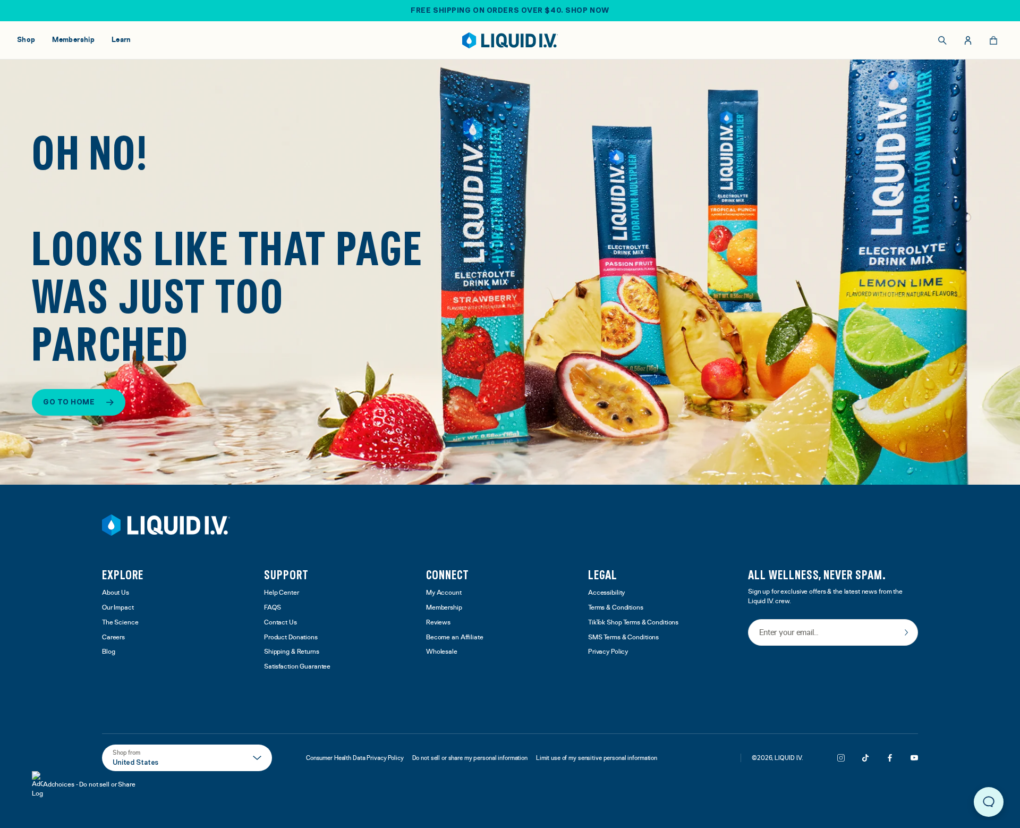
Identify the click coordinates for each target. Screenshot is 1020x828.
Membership (444, 607)
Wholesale (441, 651)
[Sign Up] (906, 632)
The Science (120, 622)
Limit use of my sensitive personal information (596, 758)
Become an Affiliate (454, 637)
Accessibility (606, 592)
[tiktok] (865, 758)
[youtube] (914, 758)
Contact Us (280, 622)
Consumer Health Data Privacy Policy (355, 758)
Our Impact (118, 607)
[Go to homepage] (510, 40)
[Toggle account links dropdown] (968, 40)
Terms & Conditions (615, 607)
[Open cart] (993, 40)
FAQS (272, 607)
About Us (115, 592)
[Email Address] (833, 633)
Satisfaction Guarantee (297, 666)
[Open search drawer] (942, 40)
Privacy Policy (608, 651)
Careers (113, 637)
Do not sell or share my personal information (470, 758)
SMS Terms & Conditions (623, 637)
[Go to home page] (166, 525)
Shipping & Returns (291, 651)
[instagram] (841, 758)
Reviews (438, 622)
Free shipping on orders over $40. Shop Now (510, 10)
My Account (444, 592)
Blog (108, 651)
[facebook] (890, 758)
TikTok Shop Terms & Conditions (633, 622)
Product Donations (291, 637)
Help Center (281, 592)
